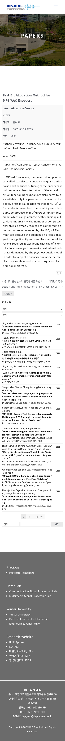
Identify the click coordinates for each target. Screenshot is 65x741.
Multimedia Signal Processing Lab (30, 596)
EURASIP (14, 646)
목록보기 (8, 293)
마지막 (39, 516)
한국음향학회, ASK (19, 655)
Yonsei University (20, 614)
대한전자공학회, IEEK (21, 651)
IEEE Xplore (16, 642)
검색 (57, 524)
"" (27, 328)
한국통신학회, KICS (20, 660)
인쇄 (59, 273)
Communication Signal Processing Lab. (33, 591)
